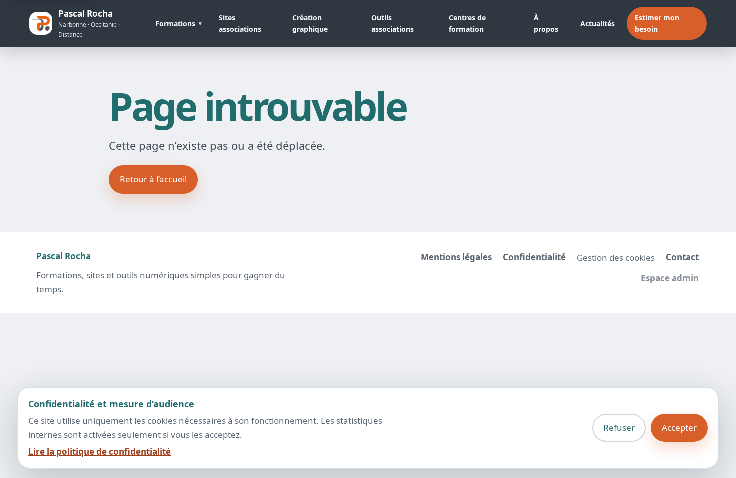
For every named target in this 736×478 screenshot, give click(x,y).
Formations (175, 23)
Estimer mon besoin (657, 23)
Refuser (619, 428)
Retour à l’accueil (153, 179)
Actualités (597, 23)
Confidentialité (534, 257)
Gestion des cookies (616, 258)
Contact (682, 257)
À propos (546, 23)
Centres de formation (467, 23)
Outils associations (392, 23)
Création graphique (310, 23)
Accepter (679, 428)
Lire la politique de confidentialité (99, 452)
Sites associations (240, 23)
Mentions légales (456, 257)
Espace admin (670, 278)
